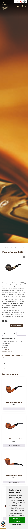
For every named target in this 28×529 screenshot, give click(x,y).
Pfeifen (9, 247)
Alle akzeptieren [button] (17, 518)
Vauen (12, 247)
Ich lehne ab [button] (17, 521)
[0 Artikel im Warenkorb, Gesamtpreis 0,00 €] (25, 6)
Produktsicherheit (9, 334)
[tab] (10, 334)
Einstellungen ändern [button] (17, 524)
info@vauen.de (5, 349)
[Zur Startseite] (5, 9)
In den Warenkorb (16, 325)
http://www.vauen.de (7, 351)
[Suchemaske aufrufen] (22, 6)
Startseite (4, 247)
